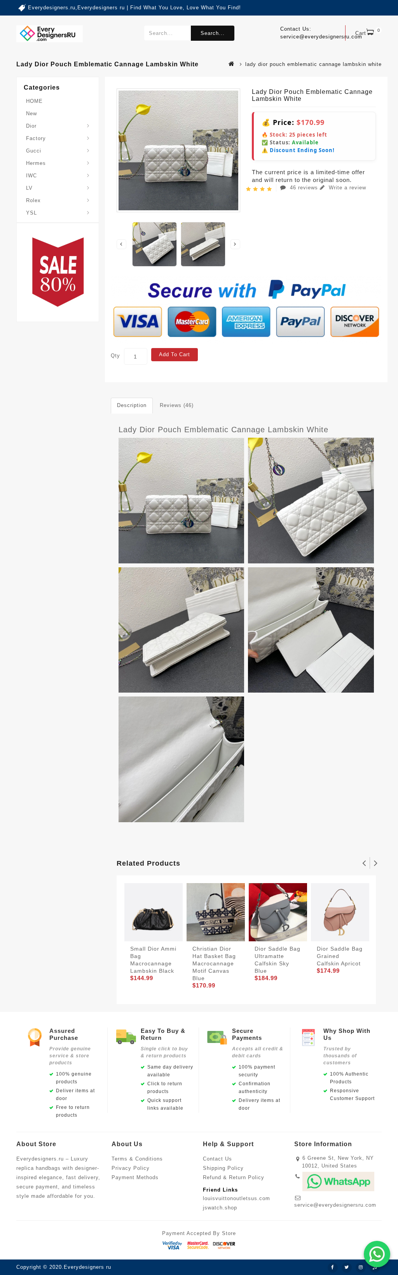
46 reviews (304, 188)
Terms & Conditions (137, 1159)
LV (29, 188)
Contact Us (217, 1159)
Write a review (346, 188)
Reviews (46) (177, 405)
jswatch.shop (220, 1208)
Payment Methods (135, 1177)
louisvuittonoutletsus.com (236, 1198)
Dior (31, 126)
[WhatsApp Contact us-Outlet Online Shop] (377, 1254)
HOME (34, 101)
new (31, 113)
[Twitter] (347, 1268)
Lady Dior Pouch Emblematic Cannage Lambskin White (223, 429)
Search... (213, 33)
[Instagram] (361, 1268)
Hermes (36, 163)
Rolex (33, 200)
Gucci (33, 151)
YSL (31, 213)
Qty (115, 356)
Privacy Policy (131, 1168)
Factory (36, 138)
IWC (31, 175)
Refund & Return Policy (233, 1177)
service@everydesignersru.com (335, 1205)
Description (132, 405)
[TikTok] (375, 1268)
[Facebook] (333, 1268)
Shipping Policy (223, 1168)
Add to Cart (174, 354)
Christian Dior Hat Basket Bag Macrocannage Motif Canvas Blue (214, 963)
